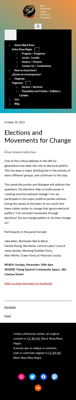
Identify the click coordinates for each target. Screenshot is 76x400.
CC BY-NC (34, 338)
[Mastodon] (54, 376)
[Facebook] (43, 376)
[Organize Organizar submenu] (28, 83)
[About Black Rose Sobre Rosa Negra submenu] (37, 49)
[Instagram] (21, 376)
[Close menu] (10, 34)
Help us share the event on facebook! (28, 283)
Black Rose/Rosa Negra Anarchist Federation (45, 11)
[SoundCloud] (38, 388)
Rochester (10, 307)
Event (7, 316)
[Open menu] (38, 26)
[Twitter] (32, 376)
